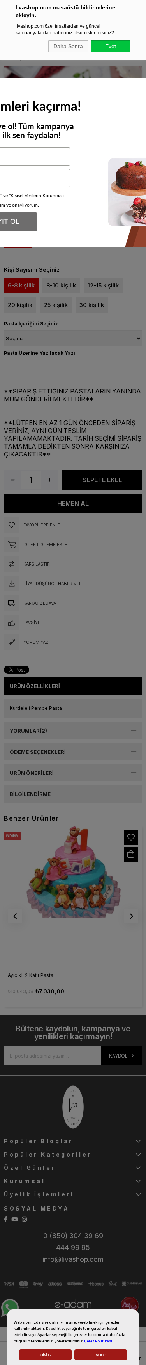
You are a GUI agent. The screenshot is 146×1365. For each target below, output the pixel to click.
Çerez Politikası (98, 1341)
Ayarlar (101, 1354)
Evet (110, 46)
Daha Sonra (68, 46)
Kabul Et (45, 1354)
